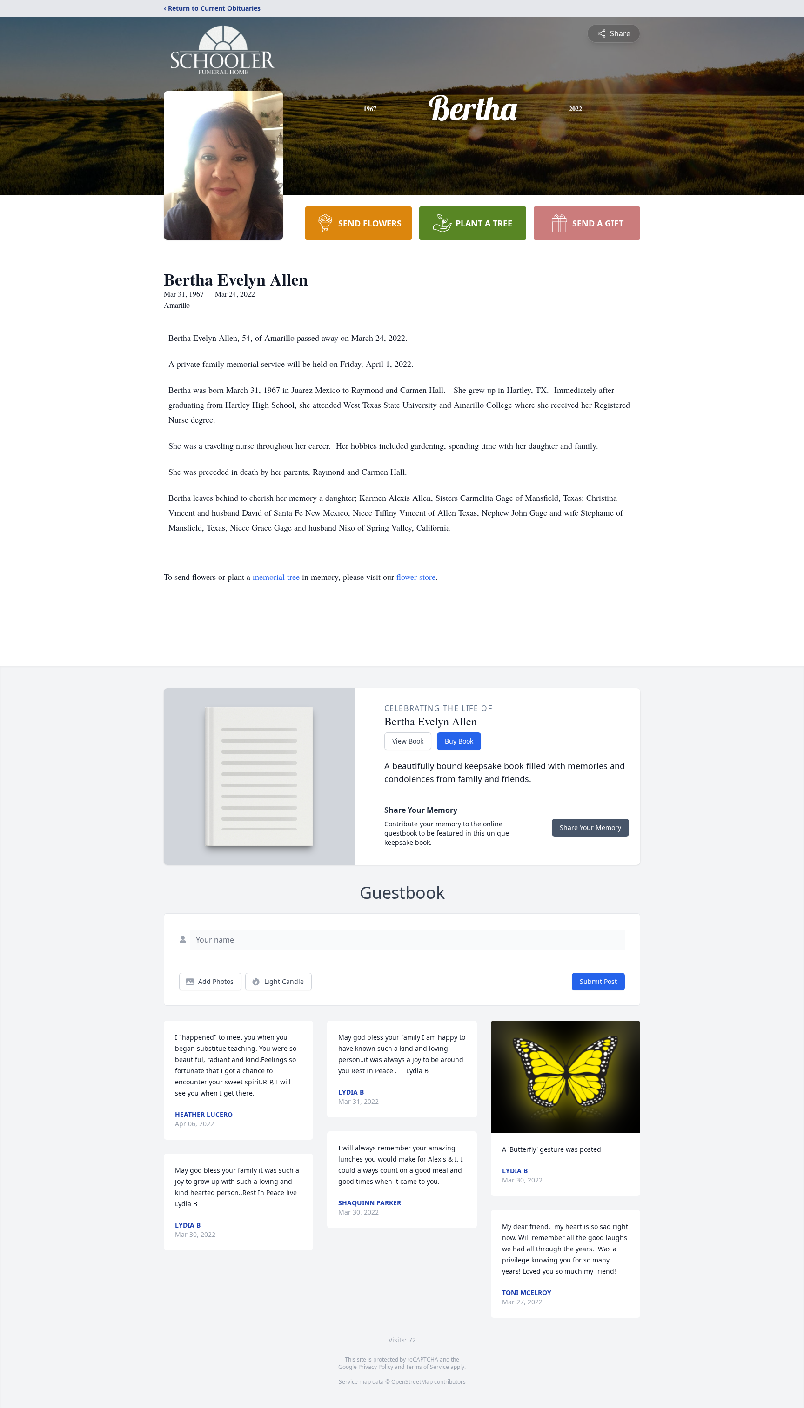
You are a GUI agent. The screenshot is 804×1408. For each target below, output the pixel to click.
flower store (416, 576)
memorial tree (276, 576)
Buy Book (459, 741)
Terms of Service (427, 1367)
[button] (565, 1077)
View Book (407, 741)
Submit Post (598, 981)
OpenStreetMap (412, 1382)
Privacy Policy (375, 1367)
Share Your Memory (590, 827)
